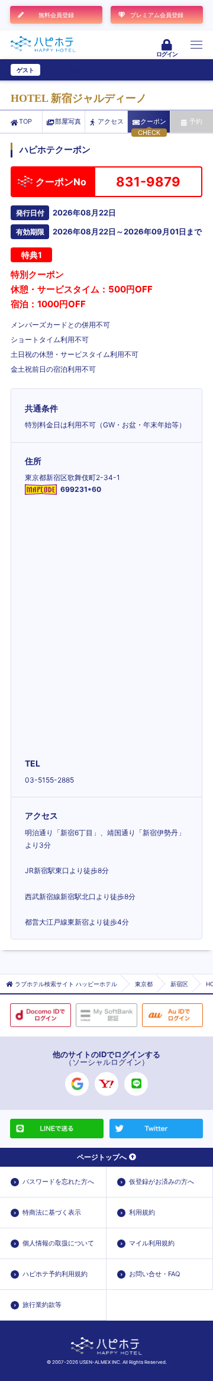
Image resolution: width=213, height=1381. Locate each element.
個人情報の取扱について (58, 1243)
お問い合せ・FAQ (154, 1274)
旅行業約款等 (42, 1304)
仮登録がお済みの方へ (161, 1181)
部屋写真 (68, 121)
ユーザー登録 (62, 69)
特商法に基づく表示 (51, 1212)
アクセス (111, 121)
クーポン (153, 121)
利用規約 (142, 1212)
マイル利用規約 (152, 1243)
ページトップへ (102, 1157)
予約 (195, 121)
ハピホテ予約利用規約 (55, 1274)
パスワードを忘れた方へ (58, 1181)
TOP (25, 121)
